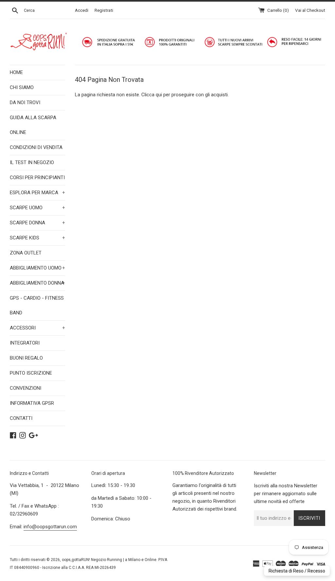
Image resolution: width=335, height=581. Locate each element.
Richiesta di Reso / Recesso (297, 570)
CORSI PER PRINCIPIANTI (37, 177)
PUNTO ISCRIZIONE (31, 373)
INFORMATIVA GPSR (32, 403)
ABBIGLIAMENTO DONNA (37, 283)
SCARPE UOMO (37, 208)
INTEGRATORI (25, 343)
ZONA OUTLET (26, 253)
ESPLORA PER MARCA (37, 193)
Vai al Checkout (310, 10)
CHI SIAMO (22, 87)
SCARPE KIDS (37, 238)
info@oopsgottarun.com (50, 527)
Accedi (81, 10)
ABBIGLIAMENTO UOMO (37, 268)
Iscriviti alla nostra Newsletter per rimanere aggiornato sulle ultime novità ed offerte (285, 493)
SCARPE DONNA (37, 223)
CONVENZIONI (25, 388)
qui (159, 95)
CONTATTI (21, 418)
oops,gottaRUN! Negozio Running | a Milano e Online (109, 559)
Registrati (104, 10)
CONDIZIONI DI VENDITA (36, 147)
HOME (16, 72)
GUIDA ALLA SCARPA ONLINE (33, 125)
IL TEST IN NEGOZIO (32, 162)
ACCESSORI (37, 328)
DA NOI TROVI (25, 102)
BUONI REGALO (26, 358)
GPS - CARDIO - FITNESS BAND (37, 305)
